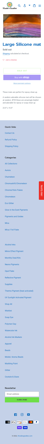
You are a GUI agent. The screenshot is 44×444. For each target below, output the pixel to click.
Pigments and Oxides (14, 216)
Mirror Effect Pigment (14, 251)
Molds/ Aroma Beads (14, 357)
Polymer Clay (10, 324)
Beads (7, 350)
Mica (7, 223)
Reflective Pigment (13, 278)
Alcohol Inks (10, 244)
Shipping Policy (11, 146)
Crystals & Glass (12, 377)
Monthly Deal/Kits (13, 258)
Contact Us (9, 133)
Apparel (8, 344)
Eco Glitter (9, 203)
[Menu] (39, 5)
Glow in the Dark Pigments (16, 210)
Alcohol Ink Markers (13, 337)
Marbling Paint (11, 363)
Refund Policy (11, 139)
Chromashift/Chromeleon (16, 183)
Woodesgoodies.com (25, 436)
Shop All (8, 304)
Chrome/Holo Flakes (14, 190)
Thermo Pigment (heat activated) (19, 291)
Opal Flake (9, 271)
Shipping (6, 53)
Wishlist (8, 311)
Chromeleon (10, 197)
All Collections (11, 163)
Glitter (7, 370)
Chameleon (10, 177)
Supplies (8, 284)
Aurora (8, 170)
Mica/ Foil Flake (12, 230)
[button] (10, 60)
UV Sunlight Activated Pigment (18, 297)
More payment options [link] (22, 83)
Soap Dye (9, 317)
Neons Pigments (12, 264)
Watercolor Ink (11, 330)
